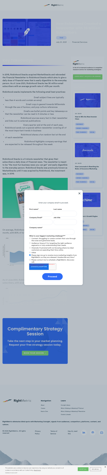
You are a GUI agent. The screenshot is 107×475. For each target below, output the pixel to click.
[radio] (53, 240)
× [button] (105, 467)
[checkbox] (53, 246)
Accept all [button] (83, 469)
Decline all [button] (95, 469)
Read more (37, 470)
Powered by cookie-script (11, 473)
